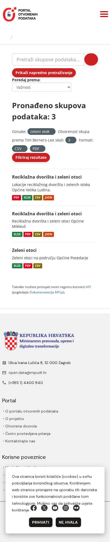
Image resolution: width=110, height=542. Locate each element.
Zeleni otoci (24, 250)
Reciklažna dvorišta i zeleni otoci (47, 177)
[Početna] (6, 37)
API (88, 287)
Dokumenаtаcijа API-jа (46, 292)
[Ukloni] (51, 132)
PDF (16, 198)
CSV (37, 198)
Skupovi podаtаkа (36, 37)
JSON (48, 198)
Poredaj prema (25, 79)
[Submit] (91, 59)
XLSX (27, 198)
